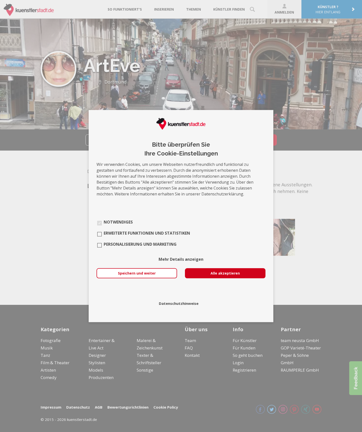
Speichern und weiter (137, 273)
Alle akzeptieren (225, 273)
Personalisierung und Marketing (140, 244)
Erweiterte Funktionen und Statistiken (147, 233)
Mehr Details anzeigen (181, 259)
